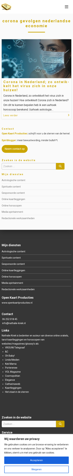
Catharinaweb (12, 384)
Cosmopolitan (12, 375)
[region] (36, 455)
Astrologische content (13, 180)
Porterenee (11, 367)
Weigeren (36, 469)
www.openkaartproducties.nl (17, 302)
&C (6, 351)
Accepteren (36, 460)
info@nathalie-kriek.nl (14, 323)
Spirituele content (11, 186)
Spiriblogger (9, 140)
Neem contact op (15, 148)
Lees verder (10, 115)
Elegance (10, 380)
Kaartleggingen (13, 387)
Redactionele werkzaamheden (18, 218)
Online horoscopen (12, 205)
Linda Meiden (12, 359)
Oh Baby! (10, 355)
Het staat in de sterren (17, 392)
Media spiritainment (12, 212)
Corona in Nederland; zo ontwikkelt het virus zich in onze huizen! (36, 86)
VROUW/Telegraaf (15, 347)
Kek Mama (10, 363)
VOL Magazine (13, 371)
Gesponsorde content (13, 193)
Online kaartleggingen (13, 199)
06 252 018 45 (9, 319)
